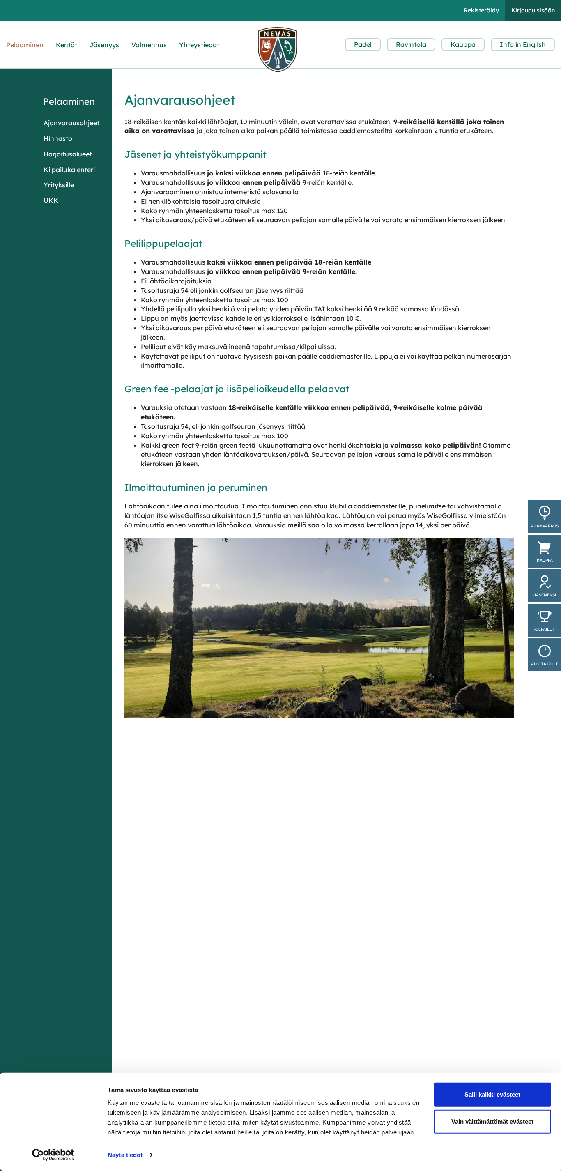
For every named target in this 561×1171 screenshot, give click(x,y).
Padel (363, 44)
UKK (51, 200)
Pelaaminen (25, 45)
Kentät (66, 45)
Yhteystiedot (199, 45)
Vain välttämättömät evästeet (492, 1121)
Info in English (523, 44)
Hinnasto (58, 138)
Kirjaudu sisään (533, 10)
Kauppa (463, 44)
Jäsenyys (104, 45)
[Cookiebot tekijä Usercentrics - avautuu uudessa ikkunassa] (53, 1155)
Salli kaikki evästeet (492, 1094)
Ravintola (411, 44)
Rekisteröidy (481, 10)
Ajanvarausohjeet (71, 123)
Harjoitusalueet (68, 154)
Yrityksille (59, 185)
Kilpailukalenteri (69, 170)
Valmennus (149, 45)
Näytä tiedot (125, 1154)
